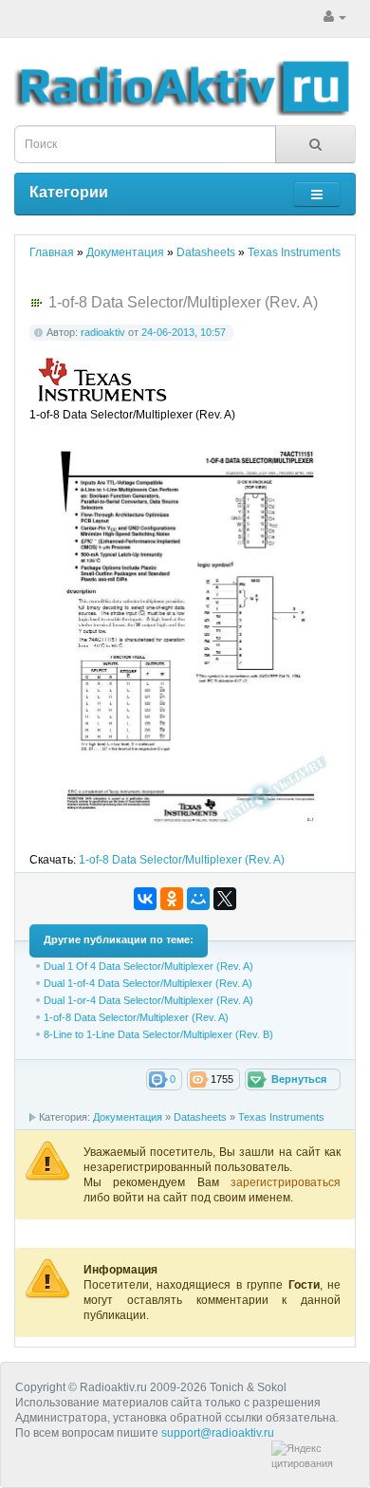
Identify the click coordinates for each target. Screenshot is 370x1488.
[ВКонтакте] (145, 898)
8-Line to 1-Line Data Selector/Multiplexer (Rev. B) (158, 1034)
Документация (127, 1117)
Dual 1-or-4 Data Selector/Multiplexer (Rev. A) (148, 1000)
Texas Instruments (281, 1117)
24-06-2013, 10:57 (183, 332)
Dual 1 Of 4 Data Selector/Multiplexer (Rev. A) (148, 966)
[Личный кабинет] (335, 17)
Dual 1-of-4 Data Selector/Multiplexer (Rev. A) (148, 983)
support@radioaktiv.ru (217, 1433)
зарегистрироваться (286, 1182)
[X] (224, 898)
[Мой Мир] (198, 898)
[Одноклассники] (171, 898)
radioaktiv (103, 332)
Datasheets (200, 1117)
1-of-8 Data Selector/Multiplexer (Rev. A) (182, 859)
